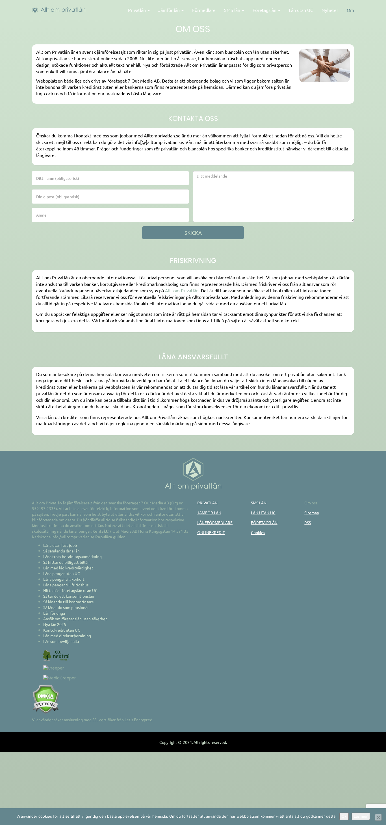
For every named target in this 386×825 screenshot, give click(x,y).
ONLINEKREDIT (211, 532)
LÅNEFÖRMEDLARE (215, 522)
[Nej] (378, 817)
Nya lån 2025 (54, 624)
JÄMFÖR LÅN (209, 512)
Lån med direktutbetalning (67, 635)
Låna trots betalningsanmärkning (72, 556)
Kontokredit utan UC (61, 629)
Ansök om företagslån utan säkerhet (75, 618)
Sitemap (311, 512)
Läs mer (361, 816)
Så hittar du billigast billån (66, 562)
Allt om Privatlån (182, 290)
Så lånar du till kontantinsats (68, 601)
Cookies (258, 532)
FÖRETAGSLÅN (264, 522)
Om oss (310, 502)
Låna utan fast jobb (60, 545)
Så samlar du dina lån (61, 550)
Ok (344, 816)
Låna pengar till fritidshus (65, 584)
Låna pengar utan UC (61, 573)
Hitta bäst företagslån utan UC (70, 590)
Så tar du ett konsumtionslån (68, 596)
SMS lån (232, 10)
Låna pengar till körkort (63, 579)
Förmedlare (204, 10)
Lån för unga (54, 612)
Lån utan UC (301, 10)
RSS (307, 522)
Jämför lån (169, 10)
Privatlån (137, 10)
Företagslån (265, 10)
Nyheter (330, 10)
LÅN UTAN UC (263, 512)
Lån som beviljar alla (61, 641)
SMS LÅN (258, 502)
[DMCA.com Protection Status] (45, 698)
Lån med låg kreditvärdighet (68, 567)
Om (350, 10)
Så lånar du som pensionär (66, 607)
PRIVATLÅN (207, 502)
